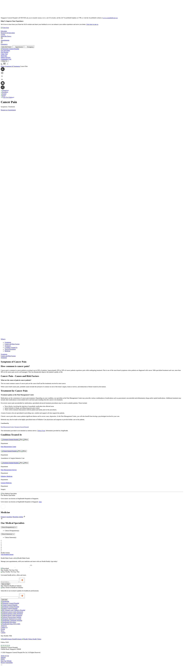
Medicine (7, 351)
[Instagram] (6, 646)
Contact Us (4, 627)
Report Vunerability (7, 662)
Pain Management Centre (7, 427)
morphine (9, 517)
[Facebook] (2, 646)
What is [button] (3, 339)
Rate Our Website (6, 661)
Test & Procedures (10, 349)
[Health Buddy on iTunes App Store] (8, 566)
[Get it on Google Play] (22, 566)
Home (3, 66)
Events (3, 629)
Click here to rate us (92, 24)
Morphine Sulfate (18, 517)
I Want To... (5, 61)
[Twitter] (7, 646)
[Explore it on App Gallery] (37, 566)
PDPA (3, 659)
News (2, 631)
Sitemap (3, 657)
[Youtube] (4, 646)
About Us (4, 625)
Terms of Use (5, 656)
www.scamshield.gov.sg (110, 18)
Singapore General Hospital (21, 427)
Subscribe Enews (6, 47)
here (40, 502)
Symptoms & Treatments (12, 66)
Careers (3, 632)
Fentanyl (3, 517)
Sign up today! (6, 584)
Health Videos (36, 639)
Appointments (19, 47)
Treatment (8, 346)
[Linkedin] (9, 646)
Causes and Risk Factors (12, 344)
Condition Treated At (11, 347)
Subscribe (4, 599)
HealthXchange (17, 639)
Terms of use (41, 430)
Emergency (30, 47)
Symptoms (8, 342)
